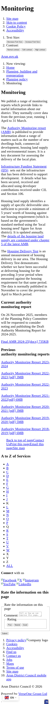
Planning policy (17, 79)
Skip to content (16, 22)
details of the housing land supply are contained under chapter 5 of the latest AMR (25, 240)
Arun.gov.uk (9, 56)
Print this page (20, 444)
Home (10, 67)
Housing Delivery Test (22, 251)
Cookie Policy (16, 26)
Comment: (11, 615)
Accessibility (15, 30)
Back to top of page (19, 440)
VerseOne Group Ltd (32, 694)
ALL (9, 566)
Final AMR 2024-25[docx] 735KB (25, 341)
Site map (12, 18)
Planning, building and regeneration (21, 73)
